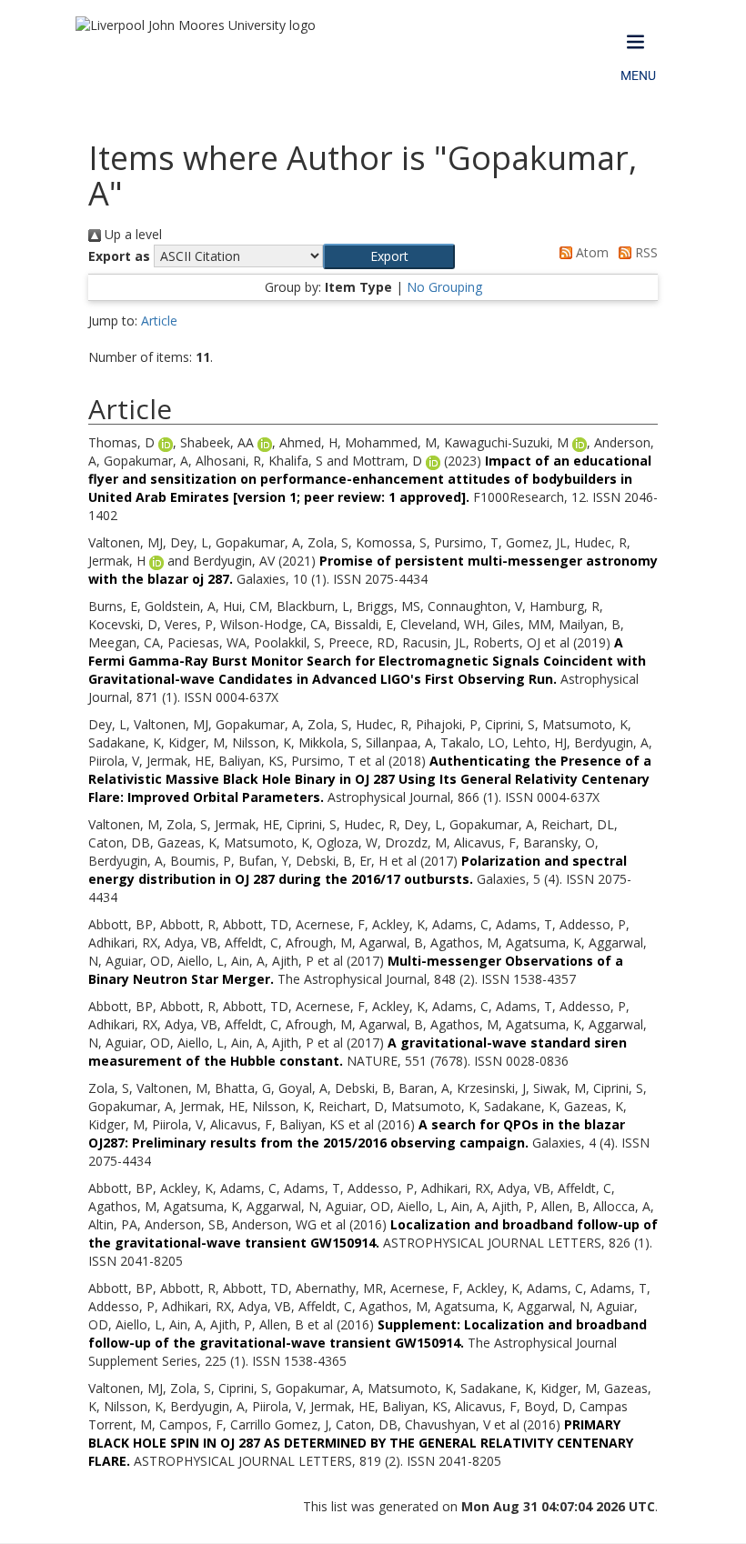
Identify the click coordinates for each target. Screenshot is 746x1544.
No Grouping (444, 287)
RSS (644, 252)
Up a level (131, 234)
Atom (590, 252)
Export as (119, 256)
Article (159, 320)
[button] (389, 256)
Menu (638, 75)
